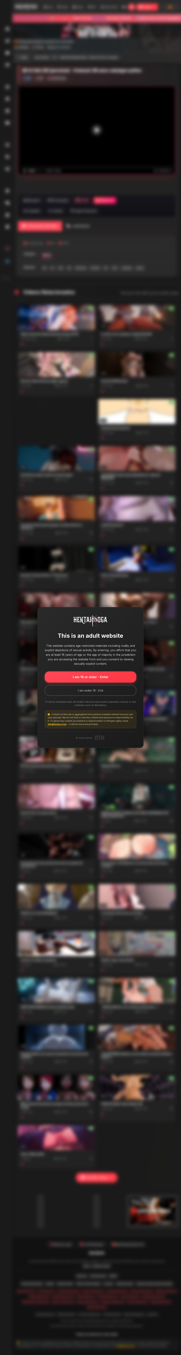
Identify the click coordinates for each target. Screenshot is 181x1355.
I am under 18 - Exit (90, 690)
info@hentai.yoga (57, 724)
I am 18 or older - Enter (90, 677)
